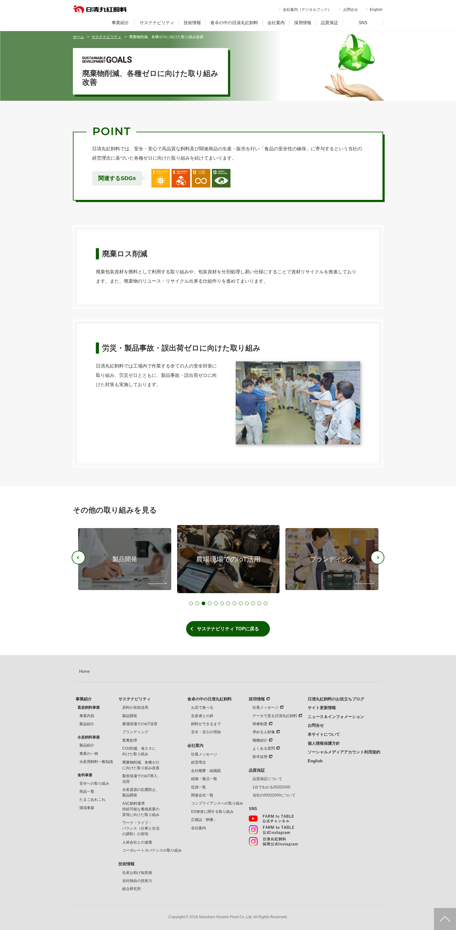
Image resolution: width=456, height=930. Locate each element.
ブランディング (135, 732)
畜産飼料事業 (89, 707)
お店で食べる (202, 707)
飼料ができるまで (206, 724)
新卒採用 (260, 757)
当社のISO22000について (274, 795)
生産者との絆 (202, 716)
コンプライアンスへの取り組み (217, 803)
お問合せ (350, 9)
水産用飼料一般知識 (96, 762)
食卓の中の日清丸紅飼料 (234, 22)
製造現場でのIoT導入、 (141, 779)
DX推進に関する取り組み (212, 811)
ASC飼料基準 (140, 809)
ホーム (78, 37)
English (376, 9)
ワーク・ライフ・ (140, 828)
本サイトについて (324, 734)
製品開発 (129, 716)
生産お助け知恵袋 (137, 872)
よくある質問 (264, 748)
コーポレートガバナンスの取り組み (152, 850)
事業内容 (86, 716)
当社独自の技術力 (137, 881)
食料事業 (85, 775)
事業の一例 (88, 753)
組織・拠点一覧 (204, 779)
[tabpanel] (228, 559)
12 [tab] (259, 603)
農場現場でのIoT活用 (139, 724)
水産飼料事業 (89, 737)
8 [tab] (234, 603)
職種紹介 (260, 740)
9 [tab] (241, 603)
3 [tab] (203, 603)
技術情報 (192, 22)
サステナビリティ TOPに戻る (228, 628)
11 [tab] (253, 603)
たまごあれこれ (92, 799)
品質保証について (267, 779)
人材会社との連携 (137, 842)
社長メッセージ (204, 754)
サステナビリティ (157, 22)
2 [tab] (197, 603)
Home (84, 671)
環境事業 (86, 808)
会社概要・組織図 (206, 771)
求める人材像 (264, 732)
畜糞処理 (129, 740)
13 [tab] (265, 603)
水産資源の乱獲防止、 (140, 792)
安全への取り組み (94, 783)
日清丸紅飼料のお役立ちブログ (336, 699)
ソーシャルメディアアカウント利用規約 (344, 752)
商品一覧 (86, 791)
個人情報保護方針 (324, 743)
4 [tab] (210, 603)
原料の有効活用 (135, 707)
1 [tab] (191, 603)
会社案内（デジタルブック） (307, 9)
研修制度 (260, 724)
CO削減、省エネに (139, 751)
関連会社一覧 (202, 795)
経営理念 (198, 762)
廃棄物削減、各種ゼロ (140, 765)
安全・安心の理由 (206, 732)
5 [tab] (216, 603)
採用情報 (302, 22)
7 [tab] (228, 603)
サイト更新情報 (322, 707)
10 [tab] (247, 603)
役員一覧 (198, 787)
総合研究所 (131, 889)
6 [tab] (222, 603)
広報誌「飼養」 (204, 820)
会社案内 (276, 22)
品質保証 (329, 22)
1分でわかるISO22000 (271, 787)
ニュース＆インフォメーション (336, 716)
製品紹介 (86, 724)
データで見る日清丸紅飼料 (275, 716)
